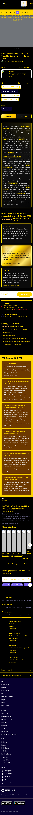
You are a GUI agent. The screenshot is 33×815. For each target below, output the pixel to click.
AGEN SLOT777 (26, 12)
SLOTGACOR (21, 193)
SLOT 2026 (25, 126)
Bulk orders (5, 705)
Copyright (4, 757)
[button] (24, 545)
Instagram (8, 771)
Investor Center (6, 716)
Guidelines (4, 751)
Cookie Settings (6, 763)
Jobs (3, 728)
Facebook (8, 774)
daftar (3, 702)
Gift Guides (5, 685)
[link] (6, 584)
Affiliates (4, 722)
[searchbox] (16, 579)
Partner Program (6, 719)
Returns (3, 745)
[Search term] (24, 4)
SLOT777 (21, 139)
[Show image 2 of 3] (16, 48)
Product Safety (6, 754)
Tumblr (7, 780)
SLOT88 (5, 139)
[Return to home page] (11, 4)
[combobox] (23, 3)
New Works (5, 691)
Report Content (6, 670)
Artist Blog (5, 731)
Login (3, 699)
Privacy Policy (16, 795)
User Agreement (6, 795)
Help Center (5, 748)
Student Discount (7, 696)
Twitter (7, 777)
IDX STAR (14, 12)
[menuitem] (4, 12)
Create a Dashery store (9, 734)
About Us (4, 713)
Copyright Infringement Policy (11, 675)
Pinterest (8, 783)
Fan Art (3, 688)
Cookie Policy (25, 795)
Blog (2, 694)
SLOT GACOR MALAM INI (12, 157)
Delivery (4, 742)
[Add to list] (3, 531)
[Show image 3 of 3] (18, 48)
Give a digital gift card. (20, 309)
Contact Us (5, 760)
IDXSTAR (4, 12)
